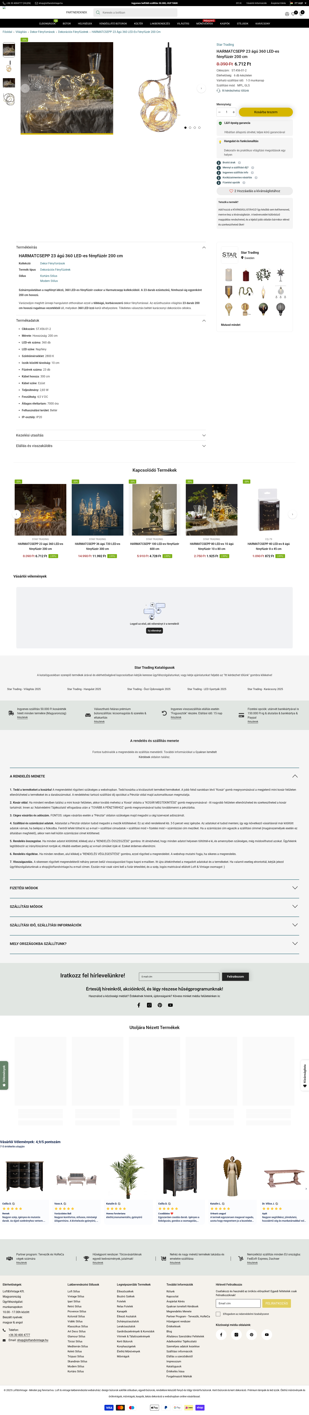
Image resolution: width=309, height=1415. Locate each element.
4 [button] (199, 128)
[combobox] (138, 12)
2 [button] (190, 128)
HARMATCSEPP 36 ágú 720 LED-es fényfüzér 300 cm (97, 546)
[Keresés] (135, 12)
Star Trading (225, 44)
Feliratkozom (235, 976)
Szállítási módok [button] (26, 906)
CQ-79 (268, 539)
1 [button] (185, 128)
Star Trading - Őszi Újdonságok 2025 (148, 689)
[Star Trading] (229, 255)
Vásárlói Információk (256, 3)
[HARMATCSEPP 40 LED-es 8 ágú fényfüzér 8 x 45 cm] (269, 510)
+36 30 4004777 (14, 3)
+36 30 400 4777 (19, 1335)
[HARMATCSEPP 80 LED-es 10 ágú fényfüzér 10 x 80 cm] (211, 510)
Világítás (21, 32)
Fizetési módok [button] (24, 888)
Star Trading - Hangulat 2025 (84, 689)
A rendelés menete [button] (27, 776)
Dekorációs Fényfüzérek (73, 32)
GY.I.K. (239, 3)
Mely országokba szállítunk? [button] (38, 944)
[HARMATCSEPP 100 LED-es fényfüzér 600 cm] (154, 510)
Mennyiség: (224, 104)
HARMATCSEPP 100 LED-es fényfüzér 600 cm (154, 546)
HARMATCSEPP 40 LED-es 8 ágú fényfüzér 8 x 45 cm (269, 546)
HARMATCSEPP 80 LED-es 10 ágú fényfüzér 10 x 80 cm (212, 546)
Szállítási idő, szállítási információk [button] (46, 925)
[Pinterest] (160, 1005)
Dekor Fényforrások (42, 32)
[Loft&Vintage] (34, 685)
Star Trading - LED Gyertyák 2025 (206, 689)
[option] (67, 88)
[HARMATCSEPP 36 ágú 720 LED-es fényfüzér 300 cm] (97, 510)
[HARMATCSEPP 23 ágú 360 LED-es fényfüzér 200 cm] (40, 510)
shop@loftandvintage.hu (51, 3)
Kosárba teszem (266, 112)
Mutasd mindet (230, 325)
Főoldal (7, 32)
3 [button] (195, 128)
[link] (39, 713)
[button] (201, 88)
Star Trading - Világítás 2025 (24, 689)
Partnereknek (76, 12)
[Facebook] (139, 1005)
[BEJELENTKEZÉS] (287, 14)
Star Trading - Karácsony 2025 (265, 689)
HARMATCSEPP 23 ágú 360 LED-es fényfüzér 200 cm (40, 546)
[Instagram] (149, 1005)
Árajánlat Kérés (278, 3)
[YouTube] (170, 1005)
